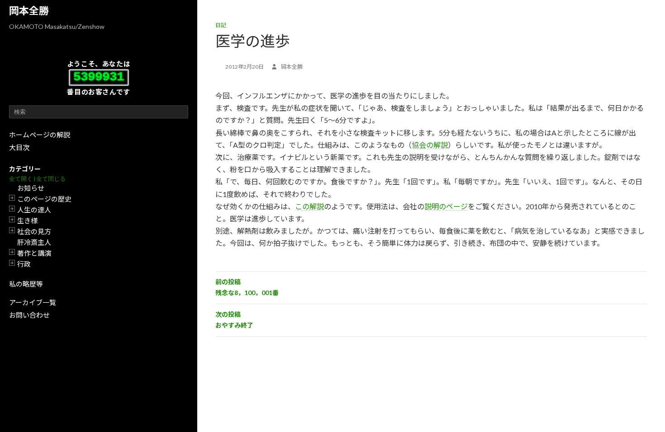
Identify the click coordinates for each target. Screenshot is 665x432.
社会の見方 (34, 231)
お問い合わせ (29, 315)
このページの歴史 (44, 199)
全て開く (21, 178)
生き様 (27, 220)
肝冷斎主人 (34, 242)
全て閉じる (51, 178)
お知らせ (30, 188)
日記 (220, 25)
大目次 (19, 147)
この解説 (309, 206)
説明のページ (446, 206)
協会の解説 (430, 145)
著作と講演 (34, 253)
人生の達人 (34, 210)
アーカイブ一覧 (32, 302)
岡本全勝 (29, 11)
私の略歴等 (26, 284)
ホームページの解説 (39, 135)
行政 (24, 264)
